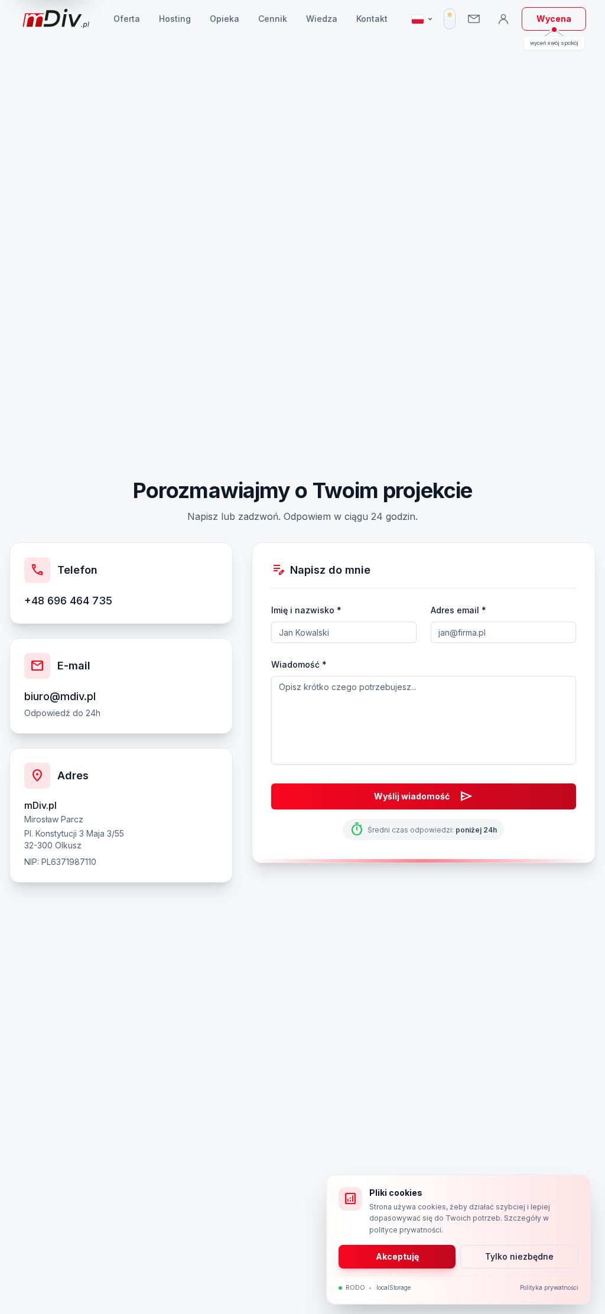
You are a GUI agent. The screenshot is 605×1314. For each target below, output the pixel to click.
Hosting (175, 19)
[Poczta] (474, 19)
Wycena (553, 19)
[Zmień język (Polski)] (422, 19)
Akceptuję (397, 1256)
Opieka (224, 19)
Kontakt (372, 19)
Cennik (272, 19)
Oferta (126, 19)
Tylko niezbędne (519, 1256)
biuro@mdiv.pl (60, 696)
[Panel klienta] (503, 19)
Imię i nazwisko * (306, 610)
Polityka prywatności (549, 1287)
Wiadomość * (299, 664)
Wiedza (321, 19)
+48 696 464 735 (68, 600)
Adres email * (458, 610)
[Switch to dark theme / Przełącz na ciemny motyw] (450, 19)
